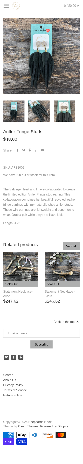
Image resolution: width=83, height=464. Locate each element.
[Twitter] (6, 357)
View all (71, 246)
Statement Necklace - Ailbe (18, 294)
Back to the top (64, 322)
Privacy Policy (13, 385)
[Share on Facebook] (18, 150)
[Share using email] (42, 150)
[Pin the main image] (30, 150)
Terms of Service (15, 390)
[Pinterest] (20, 357)
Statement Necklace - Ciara (60, 294)
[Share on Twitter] (24, 150)
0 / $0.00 (70, 5)
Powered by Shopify (54, 426)
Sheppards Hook (40, 422)
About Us (9, 380)
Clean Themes (28, 426)
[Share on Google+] (36, 150)
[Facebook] (13, 357)
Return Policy (12, 395)
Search (8, 375)
